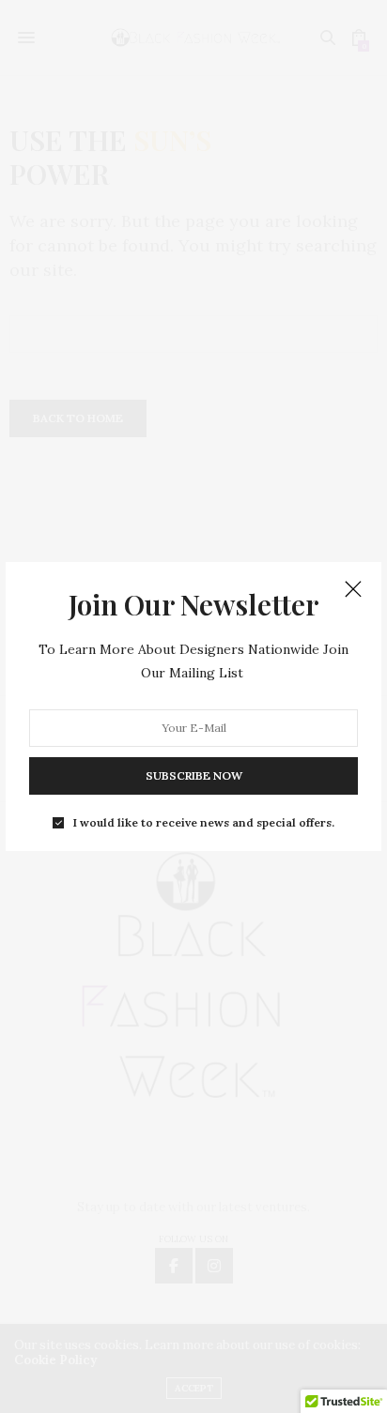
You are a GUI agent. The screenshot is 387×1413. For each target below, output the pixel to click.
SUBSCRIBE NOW (194, 774)
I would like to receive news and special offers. (203, 822)
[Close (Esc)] (353, 590)
